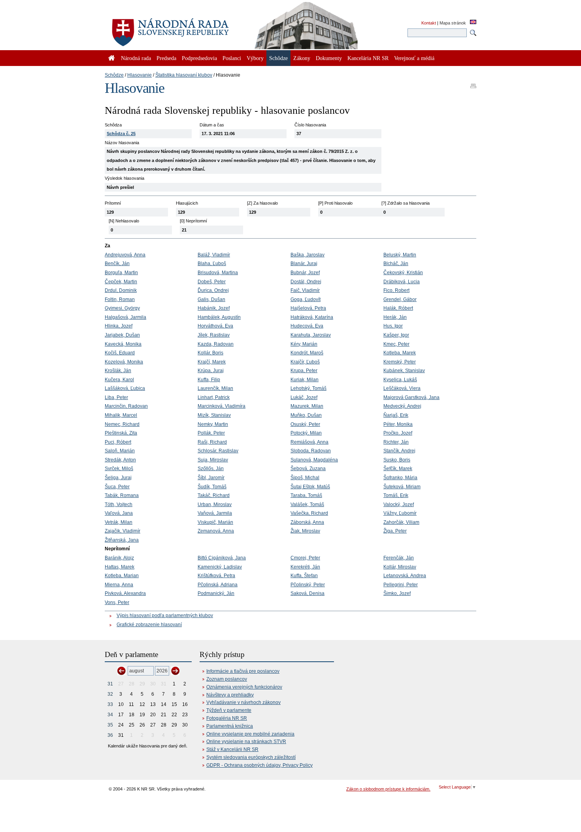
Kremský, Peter (399, 362)
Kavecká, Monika (123, 344)
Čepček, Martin (121, 281)
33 (110, 704)
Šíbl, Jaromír (211, 477)
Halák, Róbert (398, 308)
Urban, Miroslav (215, 504)
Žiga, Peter (395, 531)
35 (110, 725)
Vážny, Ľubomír (400, 513)
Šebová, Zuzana (308, 468)
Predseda (166, 58)
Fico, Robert (396, 290)
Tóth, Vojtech (118, 504)
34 (110, 714)
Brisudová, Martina (218, 272)
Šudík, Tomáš (212, 486)
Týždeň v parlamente (228, 710)
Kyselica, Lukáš (400, 379)
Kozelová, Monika (124, 362)
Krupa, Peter (303, 370)
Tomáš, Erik (395, 495)
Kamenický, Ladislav (220, 567)
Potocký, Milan (306, 433)
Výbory (255, 58)
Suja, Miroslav (213, 460)
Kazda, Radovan (216, 344)
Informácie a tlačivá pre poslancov (242, 671)
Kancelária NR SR (368, 58)
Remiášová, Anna (309, 442)
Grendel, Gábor (400, 299)
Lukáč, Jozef (303, 397)
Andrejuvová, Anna (125, 255)
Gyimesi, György (122, 308)
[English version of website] (473, 22)
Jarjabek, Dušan (122, 335)
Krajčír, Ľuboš (305, 362)
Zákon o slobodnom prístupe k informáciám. (388, 789)
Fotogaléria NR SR (226, 718)
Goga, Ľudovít (305, 299)
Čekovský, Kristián (403, 272)
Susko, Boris (396, 460)
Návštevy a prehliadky (230, 695)
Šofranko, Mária (400, 477)
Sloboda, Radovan (310, 451)
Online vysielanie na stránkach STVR (246, 741)
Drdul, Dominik (121, 290)
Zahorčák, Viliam (401, 522)
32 (110, 694)
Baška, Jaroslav (307, 255)
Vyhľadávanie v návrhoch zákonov (243, 702)
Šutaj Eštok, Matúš (310, 486)
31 (110, 684)
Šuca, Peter (117, 486)
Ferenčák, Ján (398, 558)
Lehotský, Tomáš (308, 388)
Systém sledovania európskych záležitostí (251, 757)
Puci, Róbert (118, 442)
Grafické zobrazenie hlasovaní (149, 624)
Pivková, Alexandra (125, 593)
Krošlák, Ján (118, 370)
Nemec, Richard (122, 424)
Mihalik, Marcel (121, 415)
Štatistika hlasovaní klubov (183, 75)
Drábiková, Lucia (401, 281)
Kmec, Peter (396, 344)
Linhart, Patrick (214, 397)
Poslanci (232, 58)
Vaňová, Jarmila (215, 513)
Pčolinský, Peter (307, 584)
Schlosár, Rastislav (218, 451)
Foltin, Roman (120, 299)
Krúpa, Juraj (211, 370)
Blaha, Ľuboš (212, 263)
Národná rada (136, 58)
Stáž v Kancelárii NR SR (232, 749)
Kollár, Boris (210, 353)
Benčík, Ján (117, 263)
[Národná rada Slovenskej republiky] (195, 28)
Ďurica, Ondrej (213, 290)
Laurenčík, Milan (215, 388)
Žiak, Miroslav (305, 531)
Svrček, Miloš (119, 468)
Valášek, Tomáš (307, 504)
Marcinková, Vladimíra (221, 406)
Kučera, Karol (119, 379)
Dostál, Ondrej (305, 281)
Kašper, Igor (396, 335)
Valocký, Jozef (398, 504)
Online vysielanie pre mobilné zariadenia (250, 734)
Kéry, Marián (303, 344)
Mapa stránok (453, 23)
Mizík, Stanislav (214, 415)
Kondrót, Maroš (306, 353)
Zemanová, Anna (216, 531)
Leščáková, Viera (402, 388)
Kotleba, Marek (399, 353)
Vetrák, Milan (118, 522)
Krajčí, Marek (212, 362)
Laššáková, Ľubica (125, 388)
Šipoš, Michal (304, 477)
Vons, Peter (117, 602)
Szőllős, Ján (211, 468)
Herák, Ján (395, 317)
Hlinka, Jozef (118, 326)
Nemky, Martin (213, 424)
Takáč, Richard (214, 495)
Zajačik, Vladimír (122, 531)
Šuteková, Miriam (402, 486)
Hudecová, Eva (306, 326)
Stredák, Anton (120, 460)
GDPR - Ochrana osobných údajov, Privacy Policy (259, 765)
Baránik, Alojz (119, 558)
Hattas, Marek (119, 567)
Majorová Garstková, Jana (411, 397)
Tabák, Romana (122, 495)
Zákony (301, 58)
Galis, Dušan (211, 299)
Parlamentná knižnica (229, 726)
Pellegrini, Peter (400, 584)
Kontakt (428, 23)
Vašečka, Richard (309, 513)
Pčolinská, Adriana (218, 584)
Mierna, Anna (119, 584)
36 (110, 735)
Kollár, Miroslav (399, 567)
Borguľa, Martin (121, 272)
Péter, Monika (398, 424)
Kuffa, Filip (209, 379)
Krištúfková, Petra (216, 575)
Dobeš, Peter (212, 281)
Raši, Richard (212, 442)
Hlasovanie (139, 75)
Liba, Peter (116, 397)
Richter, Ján (396, 442)
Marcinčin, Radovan (126, 406)
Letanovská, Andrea (404, 575)
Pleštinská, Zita (121, 433)
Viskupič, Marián (215, 522)
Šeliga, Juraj (118, 477)
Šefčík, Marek (397, 468)
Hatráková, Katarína (311, 317)
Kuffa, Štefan (304, 575)
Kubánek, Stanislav (404, 370)
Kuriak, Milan (304, 379)
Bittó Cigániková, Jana (222, 558)
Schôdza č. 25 (121, 133)
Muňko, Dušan (306, 415)
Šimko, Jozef (397, 593)
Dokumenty (329, 58)
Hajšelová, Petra (308, 308)
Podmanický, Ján (216, 593)
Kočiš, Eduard (120, 353)
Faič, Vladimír (305, 290)
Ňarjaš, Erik (395, 415)
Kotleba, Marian (122, 575)
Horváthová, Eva (215, 326)
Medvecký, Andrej (402, 406)
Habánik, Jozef (214, 308)
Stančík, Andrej (399, 451)
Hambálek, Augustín (219, 317)
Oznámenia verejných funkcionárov (244, 687)
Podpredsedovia (199, 58)
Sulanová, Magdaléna (314, 460)
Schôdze (114, 75)
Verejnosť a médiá (414, 58)
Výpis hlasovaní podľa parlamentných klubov (165, 615)
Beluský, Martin (399, 255)
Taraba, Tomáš (306, 495)
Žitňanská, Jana (122, 540)
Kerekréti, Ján (305, 567)
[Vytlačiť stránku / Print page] (473, 83)
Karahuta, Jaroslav (310, 335)
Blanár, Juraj (303, 263)
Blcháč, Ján (395, 263)
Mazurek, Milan (306, 406)
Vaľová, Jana (119, 513)
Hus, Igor (393, 326)
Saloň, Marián (120, 451)
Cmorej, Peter (305, 558)
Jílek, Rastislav (214, 335)
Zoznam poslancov (226, 679)
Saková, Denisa (307, 593)
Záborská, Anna (307, 522)
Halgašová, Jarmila (125, 317)
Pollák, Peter (211, 433)
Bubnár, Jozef (305, 272)
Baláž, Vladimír (214, 255)
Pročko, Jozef (397, 433)
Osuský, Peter (305, 424)
